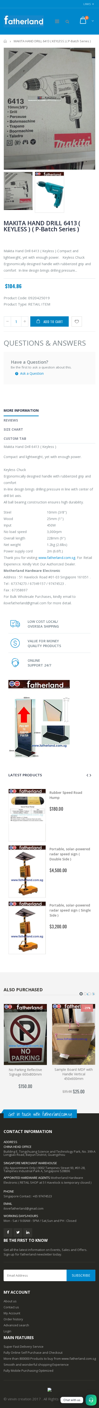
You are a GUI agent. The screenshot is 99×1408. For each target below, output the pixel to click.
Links (87, 4)
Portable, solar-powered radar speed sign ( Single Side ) (46, 910)
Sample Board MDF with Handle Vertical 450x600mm (74, 1074)
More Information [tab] (21, 410)
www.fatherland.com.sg (56, 557)
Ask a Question (31, 373)
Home (5, 41)
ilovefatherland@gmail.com (23, 1208)
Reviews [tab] (11, 420)
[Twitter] (17, 1232)
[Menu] (57, 21)
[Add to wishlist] (77, 321)
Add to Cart (53, 321)
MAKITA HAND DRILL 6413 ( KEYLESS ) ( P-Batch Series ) (42, 226)
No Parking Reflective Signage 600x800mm (25, 1072)
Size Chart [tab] (13, 429)
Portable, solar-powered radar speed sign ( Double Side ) (45, 854)
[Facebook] (8, 1232)
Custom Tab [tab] (15, 438)
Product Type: (15, 304)
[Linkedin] (27, 1232)
